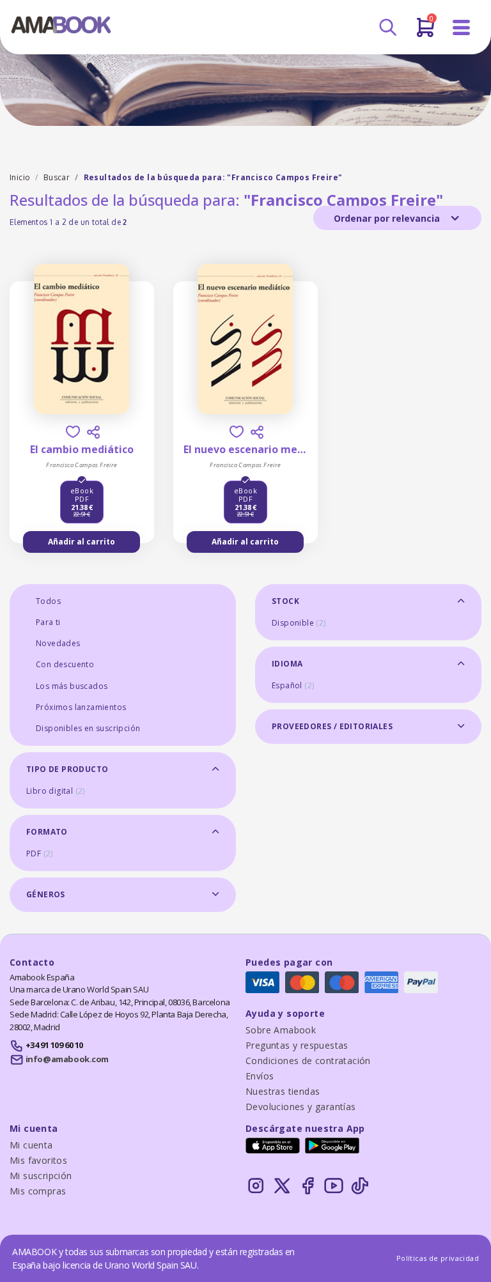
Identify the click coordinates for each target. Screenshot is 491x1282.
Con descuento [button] (65, 664)
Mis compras (38, 1191)
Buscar (56, 177)
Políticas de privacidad (437, 1258)
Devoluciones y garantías (301, 1107)
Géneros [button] (45, 894)
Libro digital (55, 790)
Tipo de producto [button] (67, 769)
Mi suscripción (41, 1176)
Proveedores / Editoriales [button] (332, 726)
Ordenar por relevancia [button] (388, 218)
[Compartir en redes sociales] (93, 432)
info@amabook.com (67, 1059)
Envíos (260, 1076)
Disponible (299, 622)
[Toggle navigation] (461, 28)
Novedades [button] (58, 643)
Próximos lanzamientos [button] (81, 707)
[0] (425, 33)
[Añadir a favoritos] (73, 432)
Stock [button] (285, 601)
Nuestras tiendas (283, 1091)
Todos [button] (48, 601)
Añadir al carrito (81, 541)
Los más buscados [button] (71, 686)
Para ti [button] (48, 622)
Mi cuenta (31, 1145)
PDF (39, 853)
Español (293, 685)
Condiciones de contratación (308, 1060)
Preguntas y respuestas (297, 1045)
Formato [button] (47, 831)
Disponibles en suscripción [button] (88, 728)
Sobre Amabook (281, 1030)
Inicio (20, 177)
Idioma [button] (287, 663)
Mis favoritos (38, 1160)
